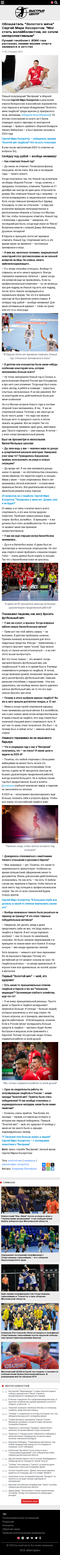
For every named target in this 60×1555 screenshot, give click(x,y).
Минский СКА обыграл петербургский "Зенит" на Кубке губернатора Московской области (32, 1486)
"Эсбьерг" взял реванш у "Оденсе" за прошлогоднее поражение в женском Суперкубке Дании (31, 1466)
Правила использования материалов (23, 1532)
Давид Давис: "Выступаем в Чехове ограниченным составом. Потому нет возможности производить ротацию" (31, 1493)
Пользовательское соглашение (20, 1517)
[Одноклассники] (48, 1165)
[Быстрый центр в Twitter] (36, 1538)
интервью (30, 1160)
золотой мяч (15, 1160)
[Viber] (44, 1169)
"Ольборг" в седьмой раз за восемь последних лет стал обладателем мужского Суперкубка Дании (33, 1415)
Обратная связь (11, 1529)
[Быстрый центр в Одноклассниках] (40, 1538)
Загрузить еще (30, 1501)
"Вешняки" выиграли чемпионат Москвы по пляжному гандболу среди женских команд (32, 1409)
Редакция (8, 1521)
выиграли (8, 785)
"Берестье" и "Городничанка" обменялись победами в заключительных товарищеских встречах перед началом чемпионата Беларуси (32, 1436)
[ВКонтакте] (44, 1165)
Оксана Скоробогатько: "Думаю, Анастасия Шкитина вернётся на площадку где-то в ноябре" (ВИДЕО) (31, 1471)
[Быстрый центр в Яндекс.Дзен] (23, 1538)
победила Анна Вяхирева (35, 114)
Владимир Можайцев (24, 1168)
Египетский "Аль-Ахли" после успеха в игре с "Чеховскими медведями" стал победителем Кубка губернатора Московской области (31, 1452)
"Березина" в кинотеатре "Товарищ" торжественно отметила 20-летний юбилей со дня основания (30, 1429)
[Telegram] (52, 1169)
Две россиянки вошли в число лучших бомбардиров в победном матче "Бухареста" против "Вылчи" (32, 1460)
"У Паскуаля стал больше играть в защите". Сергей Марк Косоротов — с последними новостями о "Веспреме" (26, 1140)
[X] (52, 1165)
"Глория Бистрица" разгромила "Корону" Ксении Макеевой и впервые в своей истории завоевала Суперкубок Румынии (30, 1422)
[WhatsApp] (48, 1169)
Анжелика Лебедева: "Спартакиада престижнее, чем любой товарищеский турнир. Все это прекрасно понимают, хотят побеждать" (31, 1444)
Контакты (8, 1525)
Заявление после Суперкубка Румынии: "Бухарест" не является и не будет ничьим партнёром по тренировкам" (32, 1478)
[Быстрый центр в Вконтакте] (31, 1538)
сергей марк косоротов (15, 1164)
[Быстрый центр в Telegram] (27, 1538)
